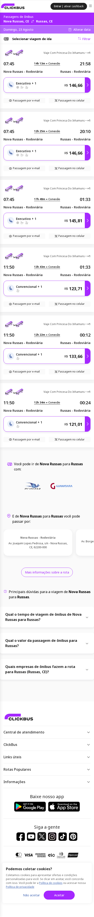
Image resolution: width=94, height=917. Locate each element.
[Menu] (91, 6)
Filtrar (86, 39)
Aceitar (59, 895)
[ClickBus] (13, 6)
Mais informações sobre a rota (47, 572)
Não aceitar (31, 895)
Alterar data (82, 29)
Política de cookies (51, 883)
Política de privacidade (20, 887)
